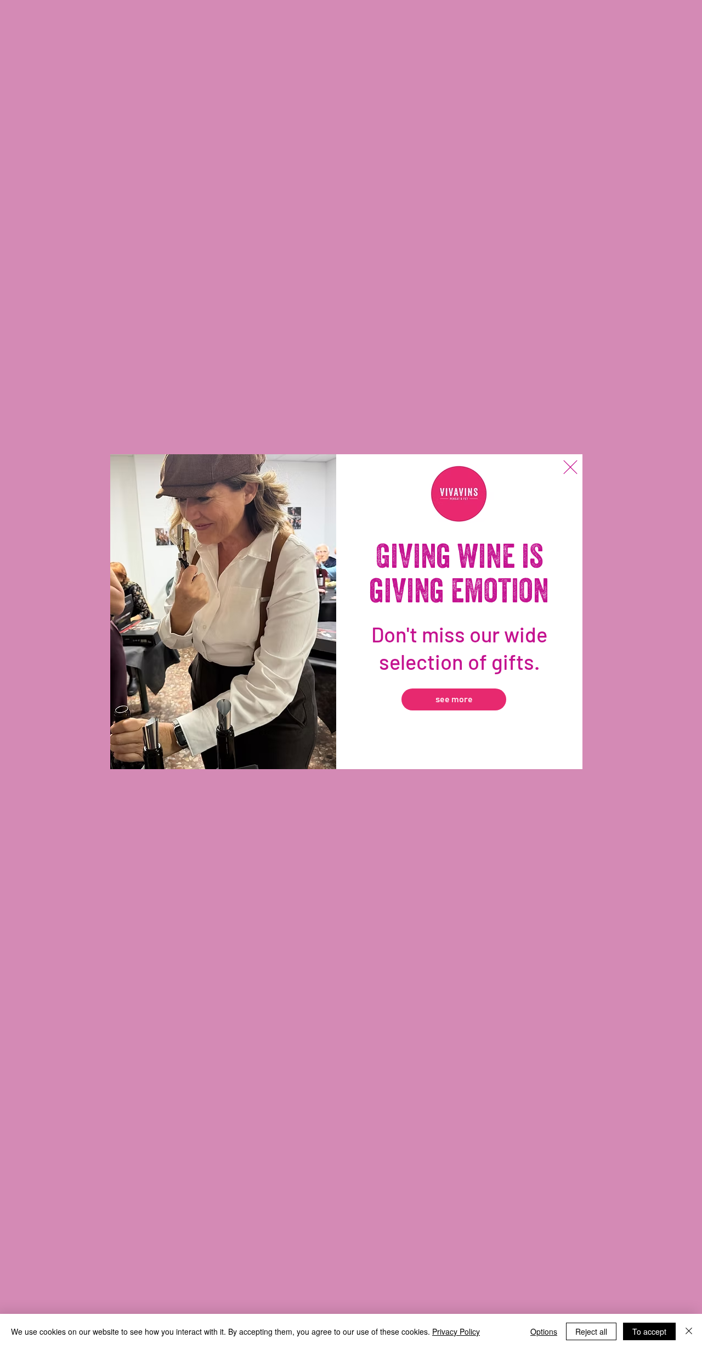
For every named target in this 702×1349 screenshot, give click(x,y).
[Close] (688, 1331)
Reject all (591, 1331)
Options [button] (543, 1331)
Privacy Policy (456, 1331)
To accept (649, 1331)
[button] (570, 467)
